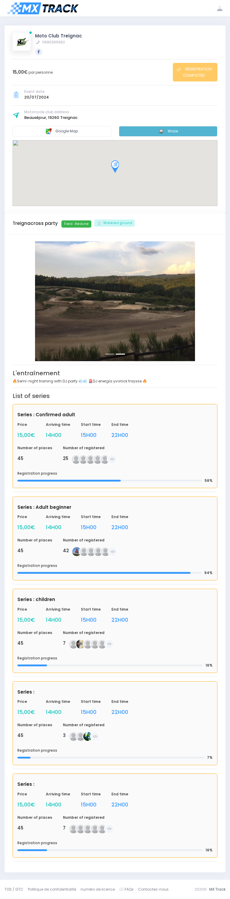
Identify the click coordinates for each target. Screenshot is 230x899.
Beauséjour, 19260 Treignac (51, 117)
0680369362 (53, 42)
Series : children (36, 599)
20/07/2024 (36, 97)
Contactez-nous (153, 889)
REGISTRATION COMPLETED (197, 72)
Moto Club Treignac (58, 36)
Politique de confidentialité (52, 889)
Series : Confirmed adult (46, 414)
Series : (25, 692)
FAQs (129, 889)
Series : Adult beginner (44, 507)
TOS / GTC (13, 889)
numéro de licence (98, 889)
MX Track (217, 889)
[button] (28, 301)
